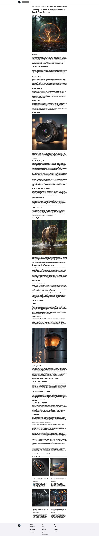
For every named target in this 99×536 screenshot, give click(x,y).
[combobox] (47, 2)
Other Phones (44, 6)
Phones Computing (37, 6)
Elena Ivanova (35, 15)
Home (33, 6)
